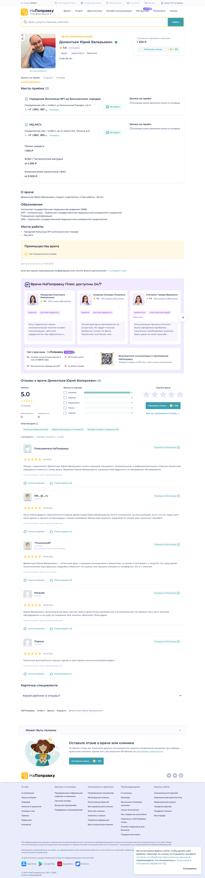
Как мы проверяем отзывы (161, 413)
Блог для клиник (96, 811)
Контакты (26, 824)
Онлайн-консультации (119, 10)
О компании (27, 793)
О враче (48, 77)
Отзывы (60, 77)
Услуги (79, 10)
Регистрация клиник (98, 797)
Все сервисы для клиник (100, 806)
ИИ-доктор (142, 10)
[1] (22, 401)
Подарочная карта (130, 834)
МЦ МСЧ (35, 124)
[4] (29, 401)
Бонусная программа (65, 805)
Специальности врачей (166, 793)
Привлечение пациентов (101, 793)
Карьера (25, 802)
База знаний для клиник (100, 824)
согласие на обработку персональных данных (162, 857)
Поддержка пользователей (69, 810)
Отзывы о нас (28, 811)
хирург (64, 53)
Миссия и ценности (31, 806)
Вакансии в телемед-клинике (131, 803)
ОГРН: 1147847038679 (31, 875)
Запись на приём (30, 77)
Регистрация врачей (98, 802)
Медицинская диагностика (168, 797)
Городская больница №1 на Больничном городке (65, 99)
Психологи (159, 10)
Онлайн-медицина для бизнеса (133, 828)
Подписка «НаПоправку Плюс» (133, 820)
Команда (125, 797)
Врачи (67, 10)
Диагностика (94, 10)
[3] (27, 401)
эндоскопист (77, 53)
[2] (24, 401)
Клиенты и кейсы (96, 815)
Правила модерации (98, 820)
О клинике (126, 793)
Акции (173, 10)
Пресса (25, 815)
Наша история (28, 797)
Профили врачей (163, 806)
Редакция (26, 820)
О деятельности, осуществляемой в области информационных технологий (57, 858)
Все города (159, 815)
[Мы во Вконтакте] (175, 775)
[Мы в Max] (181, 775)
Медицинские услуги (165, 802)
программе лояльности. (149, 751)
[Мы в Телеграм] (169, 775)
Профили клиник (163, 811)
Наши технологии (130, 810)
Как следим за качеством (133, 814)
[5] (31, 401)
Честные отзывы (63, 801)
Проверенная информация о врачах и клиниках (69, 794)
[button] (94, 22)
